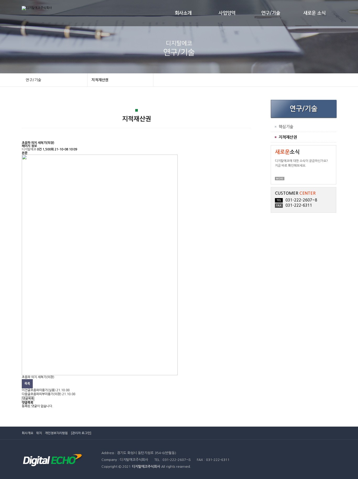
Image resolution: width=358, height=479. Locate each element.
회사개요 (27, 433)
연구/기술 (270, 13)
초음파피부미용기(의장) (45, 394)
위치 (39, 433)
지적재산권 (100, 80)
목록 (27, 383)
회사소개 (183, 13)
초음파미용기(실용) (43, 390)
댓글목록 (28, 398)
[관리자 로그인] (81, 433)
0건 (39, 149)
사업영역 (227, 13)
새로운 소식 (314, 13)
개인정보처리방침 (56, 433)
